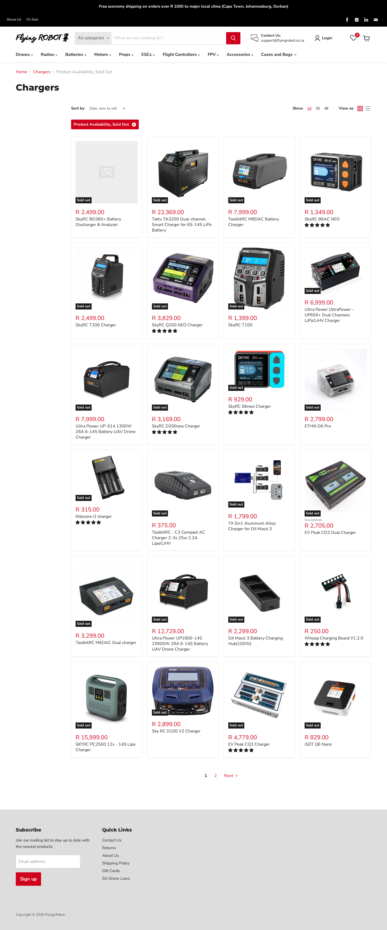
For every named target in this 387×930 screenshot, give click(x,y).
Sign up (28, 879)
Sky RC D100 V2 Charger (176, 731)
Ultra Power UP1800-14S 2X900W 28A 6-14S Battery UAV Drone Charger (180, 643)
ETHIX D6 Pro (318, 426)
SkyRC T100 (240, 325)
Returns (109, 847)
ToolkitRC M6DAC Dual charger (106, 643)
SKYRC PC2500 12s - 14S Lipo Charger (106, 747)
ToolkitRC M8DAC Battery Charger (253, 222)
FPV (212, 54)
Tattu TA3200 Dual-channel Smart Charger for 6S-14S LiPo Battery (182, 224)
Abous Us (14, 20)
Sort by (78, 108)
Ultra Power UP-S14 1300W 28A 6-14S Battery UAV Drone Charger (106, 431)
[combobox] (169, 38)
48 (326, 108)
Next (229, 776)
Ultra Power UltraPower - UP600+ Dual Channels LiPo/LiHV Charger (329, 315)
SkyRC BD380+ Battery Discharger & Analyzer (98, 222)
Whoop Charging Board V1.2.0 (334, 638)
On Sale (32, 20)
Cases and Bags (277, 54)
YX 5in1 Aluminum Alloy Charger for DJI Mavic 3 (252, 526)
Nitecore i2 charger (94, 516)
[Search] (233, 38)
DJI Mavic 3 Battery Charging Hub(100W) (255, 641)
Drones (23, 54)
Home (21, 72)
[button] (318, 225)
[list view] (367, 108)
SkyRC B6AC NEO (322, 219)
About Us (110, 855)
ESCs (147, 54)
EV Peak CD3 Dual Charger (330, 532)
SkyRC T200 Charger (96, 325)
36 (318, 108)
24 (309, 108)
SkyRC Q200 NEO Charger (177, 325)
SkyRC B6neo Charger (249, 406)
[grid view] (360, 108)
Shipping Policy (116, 863)
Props (125, 54)
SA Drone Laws (116, 878)
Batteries (74, 54)
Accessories (239, 54)
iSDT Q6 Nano (318, 744)
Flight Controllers (180, 54)
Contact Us (111, 840)
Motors (101, 54)
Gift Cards (111, 870)
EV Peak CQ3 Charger (249, 744)
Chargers (42, 72)
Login (327, 38)
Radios (48, 54)
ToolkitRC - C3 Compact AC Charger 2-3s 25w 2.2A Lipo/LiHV (178, 537)
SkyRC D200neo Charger (176, 426)
